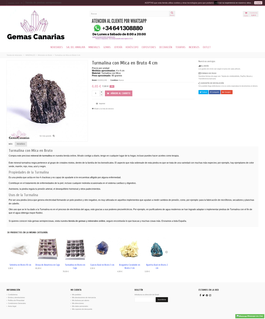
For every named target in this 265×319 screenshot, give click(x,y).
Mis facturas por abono (80, 300)
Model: (94, 80)
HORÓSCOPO (132, 47)
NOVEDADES (57, 47)
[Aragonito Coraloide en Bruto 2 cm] (129, 249)
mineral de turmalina (41, 156)
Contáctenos (13, 295)
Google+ (227, 92)
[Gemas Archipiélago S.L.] (47, 25)
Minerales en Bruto (45, 55)
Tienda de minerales (14, 55)
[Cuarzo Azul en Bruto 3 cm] (102, 249)
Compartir (215, 92)
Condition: (114, 80)
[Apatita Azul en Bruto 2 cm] (157, 249)
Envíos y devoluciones (16, 298)
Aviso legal (12, 306)
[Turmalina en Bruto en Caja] (75, 249)
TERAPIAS (180, 47)
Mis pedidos (76, 295)
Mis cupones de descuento (82, 309)
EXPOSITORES (149, 47)
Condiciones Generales (17, 303)
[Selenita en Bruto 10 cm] (20, 249)
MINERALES (94, 47)
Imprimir (102, 104)
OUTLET (207, 47)
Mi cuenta (76, 289)
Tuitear (204, 92)
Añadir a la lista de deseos (104, 109)
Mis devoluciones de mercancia (84, 298)
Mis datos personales (80, 306)
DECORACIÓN (165, 47)
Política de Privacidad (16, 300)
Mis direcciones (78, 303)
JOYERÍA (118, 47)
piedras (222, 209)
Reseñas (21, 144)
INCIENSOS (194, 47)
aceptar (258, 3)
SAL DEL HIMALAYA (75, 47)
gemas (35, 221)
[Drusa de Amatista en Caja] (47, 249)
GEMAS (107, 47)
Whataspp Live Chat (255, 316)
